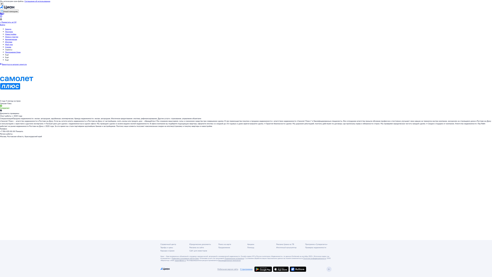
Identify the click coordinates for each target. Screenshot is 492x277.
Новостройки (10, 34)
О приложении (246, 269)
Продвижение (224, 247)
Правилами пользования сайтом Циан (185, 258)
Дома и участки (11, 37)
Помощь (250, 247)
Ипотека (8, 42)
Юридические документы (200, 244)
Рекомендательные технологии (229, 260)
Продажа (9, 31)
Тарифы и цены (166, 247)
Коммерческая (11, 39)
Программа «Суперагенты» (316, 244)
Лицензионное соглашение (234, 258)
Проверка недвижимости (315, 247)
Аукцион (250, 244)
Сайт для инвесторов (198, 250)
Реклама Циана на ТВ (285, 244)
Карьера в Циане (167, 250)
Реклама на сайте (196, 247)
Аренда (8, 29)
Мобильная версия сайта (227, 269)
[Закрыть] (2, 4)
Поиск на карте (224, 244)
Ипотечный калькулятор (286, 247)
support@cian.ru (180, 260)
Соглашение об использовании (37, 1)
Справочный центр (168, 244)
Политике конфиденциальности (314, 258)
